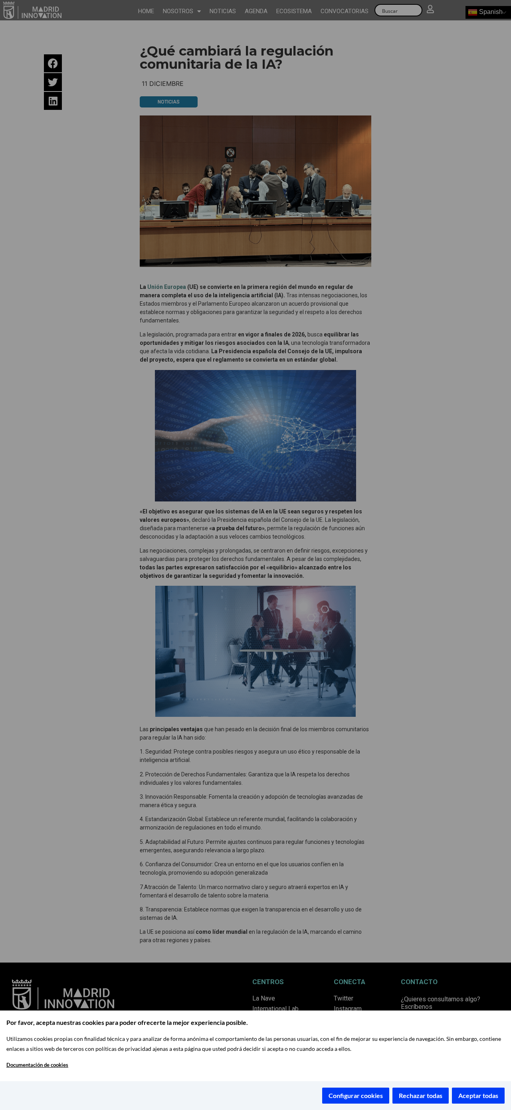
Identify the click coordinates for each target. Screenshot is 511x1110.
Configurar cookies (356, 1095)
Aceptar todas (478, 1095)
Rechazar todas (420, 1095)
